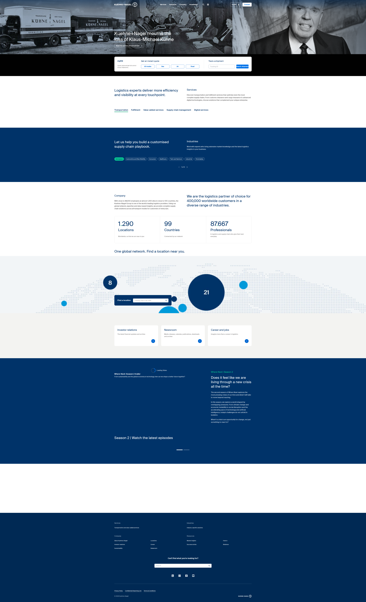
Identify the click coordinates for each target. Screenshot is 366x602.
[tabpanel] (194, 306)
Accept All (210, 316)
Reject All (191, 316)
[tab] (158, 291)
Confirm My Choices (159, 316)
